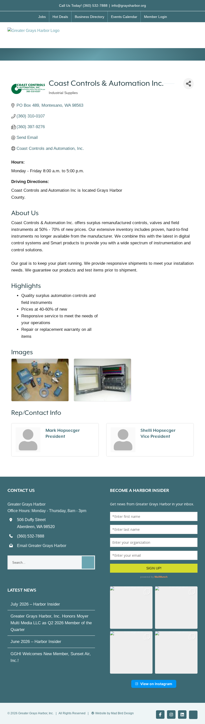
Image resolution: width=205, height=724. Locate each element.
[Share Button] (188, 83)
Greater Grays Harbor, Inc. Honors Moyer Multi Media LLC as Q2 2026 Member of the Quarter (51, 623)
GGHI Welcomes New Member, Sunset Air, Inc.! (50, 657)
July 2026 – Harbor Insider (35, 604)
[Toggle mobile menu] (196, 32)
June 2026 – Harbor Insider (35, 641)
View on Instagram (156, 684)
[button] (131, 607)
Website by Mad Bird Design (114, 713)
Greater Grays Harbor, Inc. (36, 713)
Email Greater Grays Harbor (41, 545)
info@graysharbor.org (129, 5)
